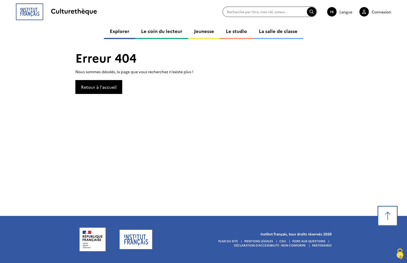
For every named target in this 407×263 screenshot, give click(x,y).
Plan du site (228, 241)
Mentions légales (258, 241)
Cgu (282, 241)
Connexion (381, 11)
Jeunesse (204, 31)
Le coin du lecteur (161, 31)
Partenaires (322, 245)
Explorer (119, 31)
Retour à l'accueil (99, 87)
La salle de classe (278, 31)
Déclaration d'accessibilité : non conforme (270, 245)
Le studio (236, 31)
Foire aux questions (308, 241)
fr (332, 11)
